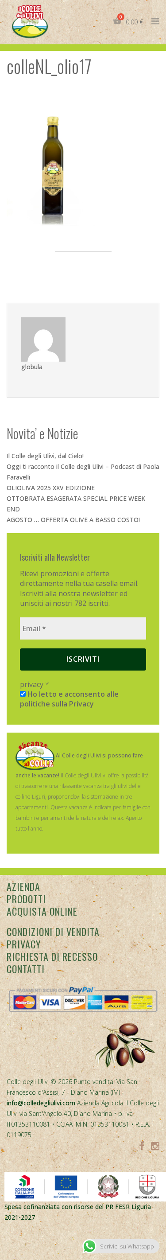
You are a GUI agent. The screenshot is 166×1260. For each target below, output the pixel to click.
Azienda (23, 886)
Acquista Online (42, 911)
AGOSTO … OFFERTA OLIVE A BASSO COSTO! (73, 519)
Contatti (26, 969)
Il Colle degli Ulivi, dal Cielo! (45, 456)
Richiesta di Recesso (52, 956)
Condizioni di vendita (53, 932)
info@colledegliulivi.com (41, 1103)
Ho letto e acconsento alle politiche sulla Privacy (69, 699)
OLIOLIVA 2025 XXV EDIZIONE (51, 488)
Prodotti (26, 899)
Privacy (24, 944)
